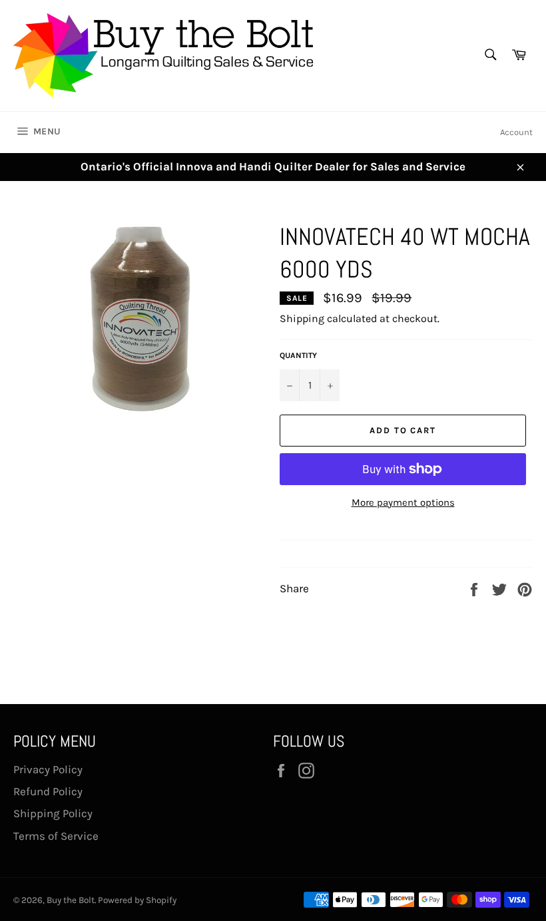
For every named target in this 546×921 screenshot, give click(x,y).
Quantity (298, 355)
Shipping (302, 318)
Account (516, 132)
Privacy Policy (48, 769)
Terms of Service (56, 835)
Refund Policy (48, 791)
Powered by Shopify (137, 900)
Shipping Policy (53, 813)
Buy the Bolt (71, 900)
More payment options (403, 502)
